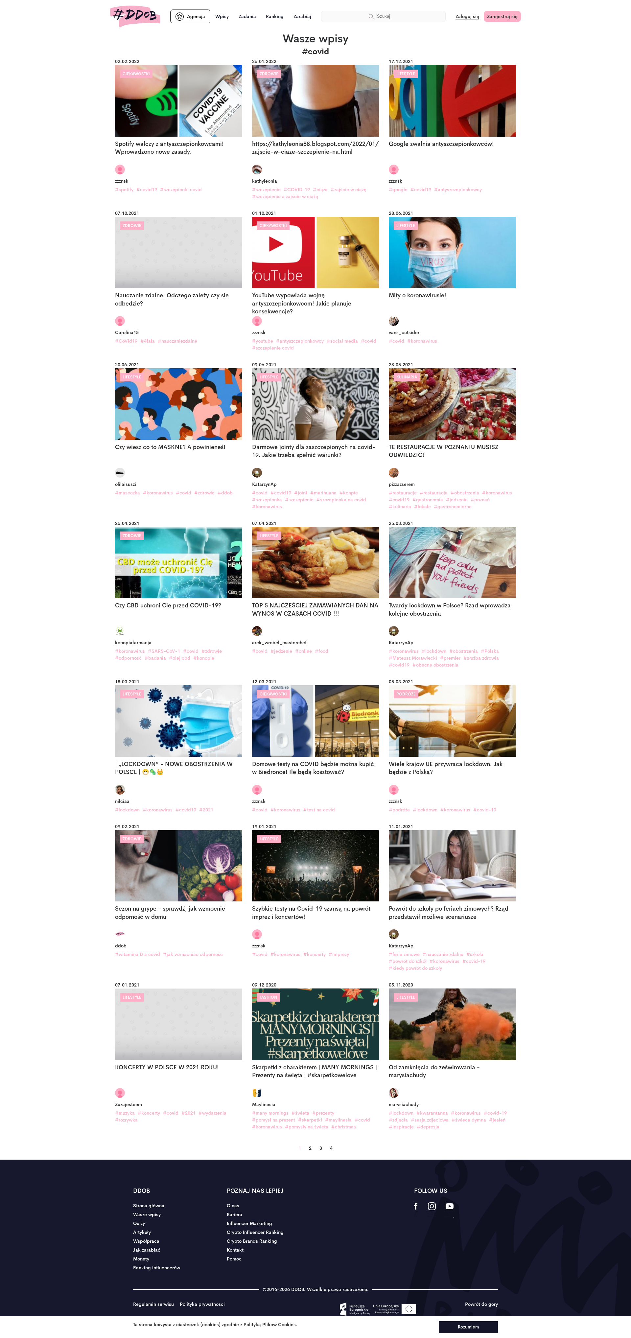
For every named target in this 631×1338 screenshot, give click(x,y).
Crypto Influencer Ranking (255, 1232)
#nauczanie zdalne (443, 954)
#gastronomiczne (453, 507)
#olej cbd (179, 658)
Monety (141, 1259)
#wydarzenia (212, 1113)
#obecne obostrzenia (435, 665)
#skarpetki (310, 1120)
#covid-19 (484, 810)
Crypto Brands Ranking (252, 1241)
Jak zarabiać (146, 1250)
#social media (342, 341)
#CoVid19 (126, 341)
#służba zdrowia (481, 658)
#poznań (480, 500)
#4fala (147, 341)
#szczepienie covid (273, 348)
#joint (300, 493)
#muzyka (125, 1113)
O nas (233, 1206)
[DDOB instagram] (432, 1210)
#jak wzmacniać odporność (193, 954)
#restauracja (434, 493)
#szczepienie (266, 190)
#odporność (128, 658)
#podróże (399, 810)
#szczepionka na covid (341, 500)
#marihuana (323, 493)
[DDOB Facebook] (416, 1210)
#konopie (203, 658)
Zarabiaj (302, 16)
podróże (406, 694)
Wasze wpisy (147, 1214)
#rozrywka (126, 1120)
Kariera (234, 1214)
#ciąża (320, 190)
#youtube (262, 341)
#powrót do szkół (408, 961)
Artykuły (142, 1232)
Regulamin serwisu (153, 1304)
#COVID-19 (297, 190)
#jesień (497, 1120)
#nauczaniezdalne (177, 341)
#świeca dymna (469, 1120)
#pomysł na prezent (273, 1120)
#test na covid (319, 810)
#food (321, 651)
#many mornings (270, 1113)
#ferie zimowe (404, 954)
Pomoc (234, 1259)
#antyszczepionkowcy (458, 190)
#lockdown (434, 651)
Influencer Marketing (249, 1223)
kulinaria (406, 377)
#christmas (343, 1127)
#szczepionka (267, 500)
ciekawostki (136, 74)
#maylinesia (338, 1120)
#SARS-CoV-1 (164, 651)
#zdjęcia (398, 1120)
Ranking (275, 16)
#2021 (206, 810)
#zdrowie (204, 493)
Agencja (196, 16)
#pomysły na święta (306, 1127)
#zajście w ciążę (348, 190)
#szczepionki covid (181, 190)
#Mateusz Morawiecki (413, 658)
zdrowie (269, 74)
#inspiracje (401, 1127)
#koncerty (314, 954)
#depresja (428, 1127)
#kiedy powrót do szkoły (415, 968)
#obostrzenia (465, 493)
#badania (155, 658)
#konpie (348, 493)
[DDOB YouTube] (449, 1210)
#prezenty (323, 1113)
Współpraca (146, 1241)
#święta (300, 1113)
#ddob (225, 493)
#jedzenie (457, 500)
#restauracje (403, 493)
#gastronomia (427, 500)
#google (398, 190)
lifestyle (405, 74)
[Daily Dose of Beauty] (135, 17)
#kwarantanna (432, 1113)
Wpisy (222, 16)
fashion (268, 997)
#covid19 (146, 190)
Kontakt (235, 1250)
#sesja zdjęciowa (430, 1120)
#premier (450, 658)
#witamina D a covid (137, 954)
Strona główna (148, 1206)
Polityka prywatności (202, 1304)
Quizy (139, 1223)
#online (303, 651)
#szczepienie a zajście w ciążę (285, 196)
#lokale (422, 507)
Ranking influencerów (156, 1268)
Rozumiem (468, 1327)
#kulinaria (400, 507)
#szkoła (474, 954)
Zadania (247, 16)
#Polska (490, 651)
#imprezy (339, 954)
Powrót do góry (481, 1304)
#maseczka (127, 493)
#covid (368, 341)
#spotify (124, 190)
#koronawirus (422, 341)
